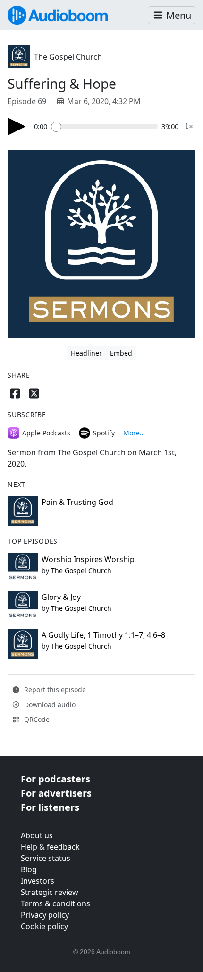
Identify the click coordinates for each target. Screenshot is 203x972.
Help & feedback (50, 847)
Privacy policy (45, 915)
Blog (29, 869)
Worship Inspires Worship (88, 559)
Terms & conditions (55, 903)
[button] (171, 15)
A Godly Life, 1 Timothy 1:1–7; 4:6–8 (103, 635)
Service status (45, 858)
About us (37, 835)
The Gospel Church (68, 57)
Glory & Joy (61, 597)
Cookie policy (44, 926)
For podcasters (55, 778)
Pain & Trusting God (77, 502)
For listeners (50, 807)
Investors (37, 881)
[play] (17, 126)
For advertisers (56, 793)
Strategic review (49, 892)
